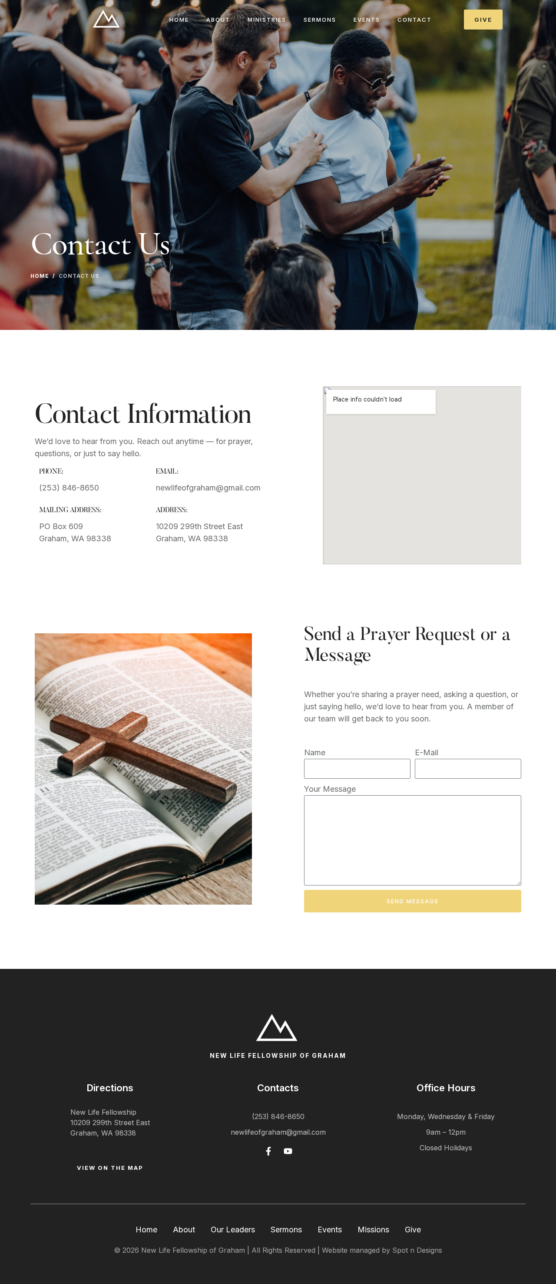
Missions (373, 1229)
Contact (414, 19)
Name (314, 752)
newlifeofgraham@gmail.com (278, 1132)
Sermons (320, 19)
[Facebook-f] (268, 1151)
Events (367, 19)
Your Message (330, 788)
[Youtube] (288, 1151)
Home (179, 19)
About (184, 1229)
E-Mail (426, 752)
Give (413, 1229)
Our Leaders (233, 1229)
